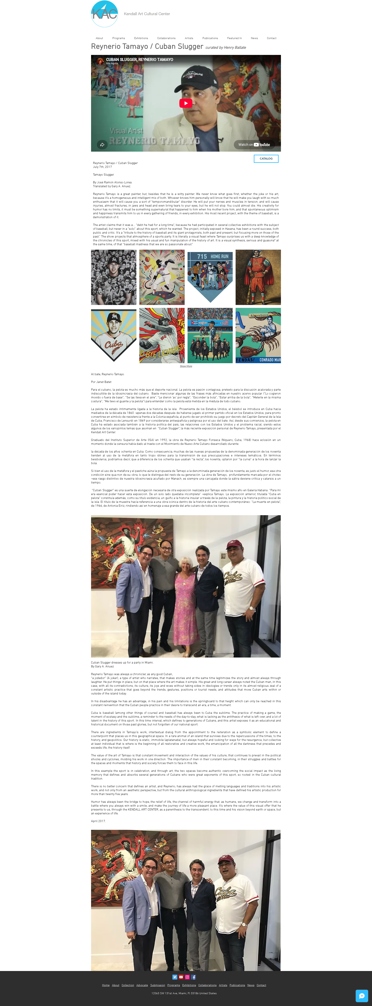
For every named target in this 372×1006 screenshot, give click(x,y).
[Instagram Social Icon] (187, 977)
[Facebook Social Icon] (193, 977)
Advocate (142, 985)
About (115, 985)
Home (106, 985)
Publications (237, 985)
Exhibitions (189, 985)
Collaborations (207, 985)
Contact (261, 985)
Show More (186, 366)
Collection (128, 985)
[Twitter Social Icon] (174, 977)
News (250, 985)
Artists (223, 985)
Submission (157, 985)
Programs (173, 985)
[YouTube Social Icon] (181, 977)
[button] (113, 277)
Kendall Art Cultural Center (147, 13)
